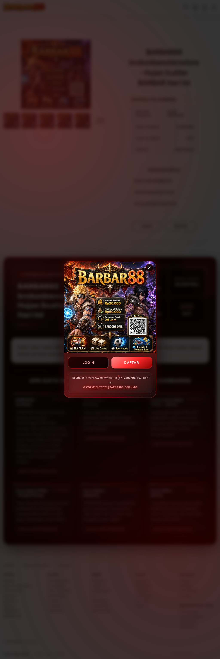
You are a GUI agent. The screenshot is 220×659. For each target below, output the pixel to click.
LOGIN (88, 363)
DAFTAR (131, 363)
